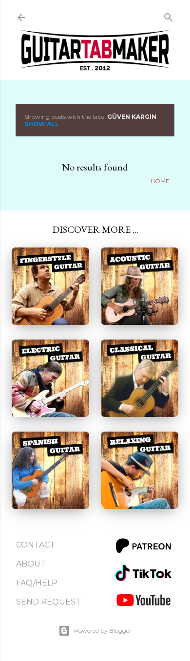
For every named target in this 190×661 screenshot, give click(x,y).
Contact (35, 544)
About (31, 563)
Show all (41, 124)
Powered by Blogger (103, 630)
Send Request (48, 601)
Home (160, 181)
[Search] (168, 15)
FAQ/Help (36, 582)
